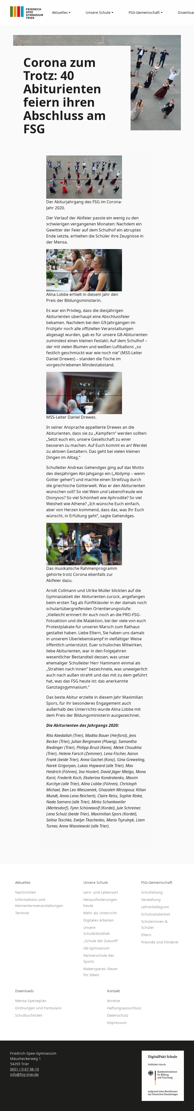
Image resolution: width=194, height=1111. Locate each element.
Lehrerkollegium (155, 906)
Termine (22, 912)
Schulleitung (152, 892)
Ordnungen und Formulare (38, 1008)
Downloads (24, 990)
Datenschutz (117, 1015)
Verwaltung (151, 899)
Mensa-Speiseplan (30, 1000)
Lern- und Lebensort (100, 892)
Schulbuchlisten (28, 1015)
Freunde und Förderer (160, 942)
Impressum (117, 1022)
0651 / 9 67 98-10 (24, 1069)
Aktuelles (23, 882)
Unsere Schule (95, 882)
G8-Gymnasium (96, 948)
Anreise (113, 1000)
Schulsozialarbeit (155, 914)
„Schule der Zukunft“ (100, 940)
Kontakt (113, 990)
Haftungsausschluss (124, 1008)
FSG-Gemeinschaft (156, 882)
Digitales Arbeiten (98, 920)
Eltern (146, 934)
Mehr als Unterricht (100, 912)
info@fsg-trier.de (24, 1074)
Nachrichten (25, 892)
